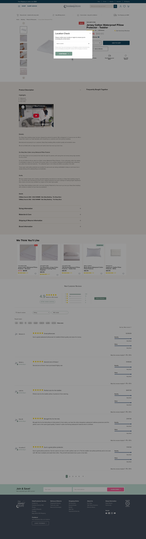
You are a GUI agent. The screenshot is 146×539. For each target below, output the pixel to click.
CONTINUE (62, 54)
